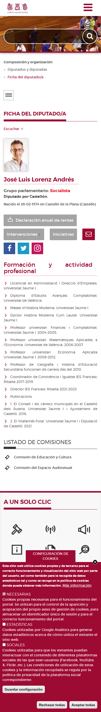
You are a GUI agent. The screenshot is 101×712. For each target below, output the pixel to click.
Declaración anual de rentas (45, 220)
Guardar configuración (24, 689)
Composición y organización (28, 62)
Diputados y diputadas (27, 69)
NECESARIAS (19, 594)
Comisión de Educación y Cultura (42, 457)
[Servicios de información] (17, 551)
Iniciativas (63, 234)
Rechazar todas (52, 705)
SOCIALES (16, 645)
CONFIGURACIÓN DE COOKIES (50, 556)
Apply (90, 36)
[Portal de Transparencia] (84, 551)
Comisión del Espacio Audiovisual (43, 467)
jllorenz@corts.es (88, 234)
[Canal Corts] (50, 531)
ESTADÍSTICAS (19, 624)
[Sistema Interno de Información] (84, 531)
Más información (77, 585)
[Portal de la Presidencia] (17, 531)
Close (95, 562)
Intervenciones (22, 234)
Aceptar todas (83, 705)
